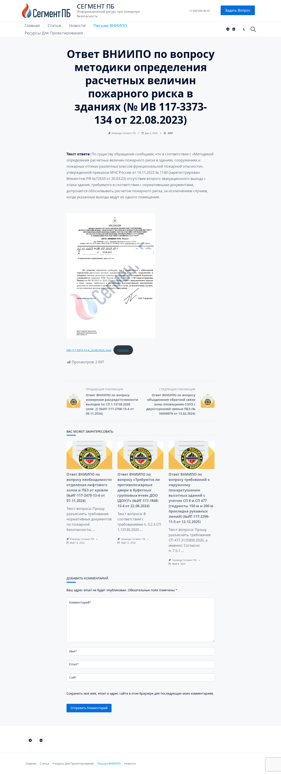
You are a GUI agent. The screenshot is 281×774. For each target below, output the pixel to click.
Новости (77, 25)
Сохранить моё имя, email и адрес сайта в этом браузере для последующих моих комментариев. (140, 693)
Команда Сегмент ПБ (124, 133)
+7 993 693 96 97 (199, 11)
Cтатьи (54, 25)
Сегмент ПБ (95, 6)
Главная (32, 25)
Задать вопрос (237, 10)
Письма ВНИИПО (110, 25)
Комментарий (80, 602)
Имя (73, 651)
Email (74, 664)
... (93, 529)
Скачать (123, 350)
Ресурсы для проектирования (54, 33)
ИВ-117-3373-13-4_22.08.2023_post (89, 350)
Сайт (72, 677)
